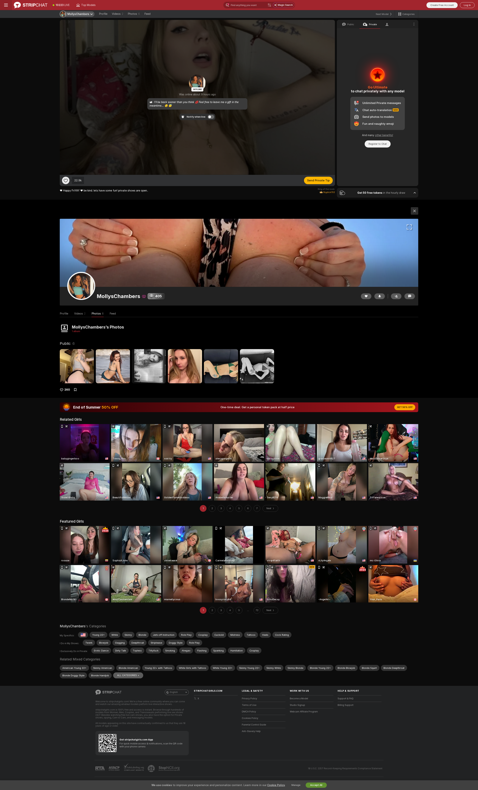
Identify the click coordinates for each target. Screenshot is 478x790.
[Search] (269, 5)
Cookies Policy (250, 718)
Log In (467, 5)
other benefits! (384, 135)
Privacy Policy (249, 698)
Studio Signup (297, 705)
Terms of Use (249, 705)
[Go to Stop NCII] (170, 768)
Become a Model (299, 698)
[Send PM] (409, 296)
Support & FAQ (345, 698)
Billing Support (345, 705)
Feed (147, 14)
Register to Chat (378, 143)
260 (67, 389)
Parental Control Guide (254, 724)
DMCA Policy (249, 711)
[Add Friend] (396, 296)
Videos (117, 14)
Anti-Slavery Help (251, 731)
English (174, 692)
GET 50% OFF (405, 407)
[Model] (414, 211)
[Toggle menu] (6, 5)
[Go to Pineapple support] (152, 768)
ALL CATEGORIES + (128, 675)
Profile (103, 14)
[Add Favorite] (65, 180)
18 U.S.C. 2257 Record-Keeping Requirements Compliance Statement (345, 768)
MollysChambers (73, 626)
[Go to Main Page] (30, 5)
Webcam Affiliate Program (304, 711)
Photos (134, 14)
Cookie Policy (276, 785)
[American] (83, 635)
